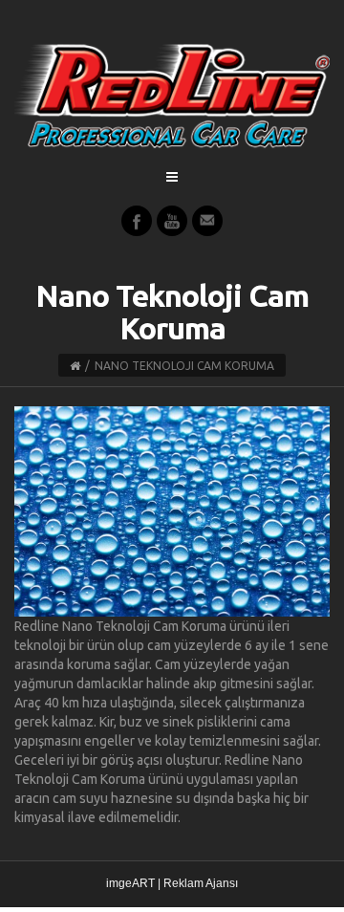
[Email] (207, 221)
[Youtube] (172, 221)
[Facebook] (136, 221)
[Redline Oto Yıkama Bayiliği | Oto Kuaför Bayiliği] (172, 96)
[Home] (75, 365)
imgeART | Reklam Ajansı (172, 883)
